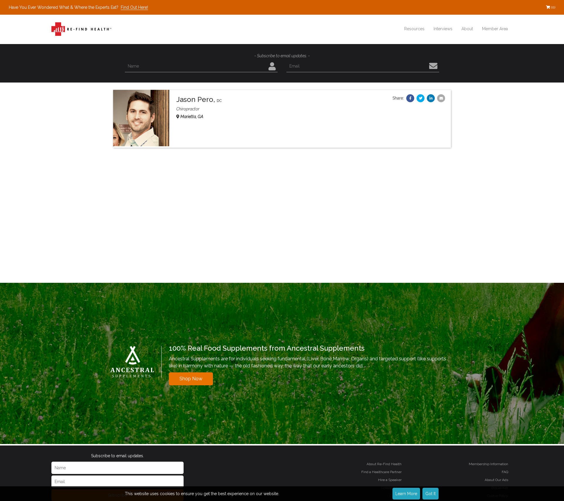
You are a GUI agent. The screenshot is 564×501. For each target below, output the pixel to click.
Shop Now (190, 378)
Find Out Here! (134, 7)
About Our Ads (496, 480)
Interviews (443, 28)
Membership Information (488, 464)
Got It (430, 493)
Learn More (406, 493)
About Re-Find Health (384, 464)
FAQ (505, 472)
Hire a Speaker (390, 480)
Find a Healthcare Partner (381, 472)
